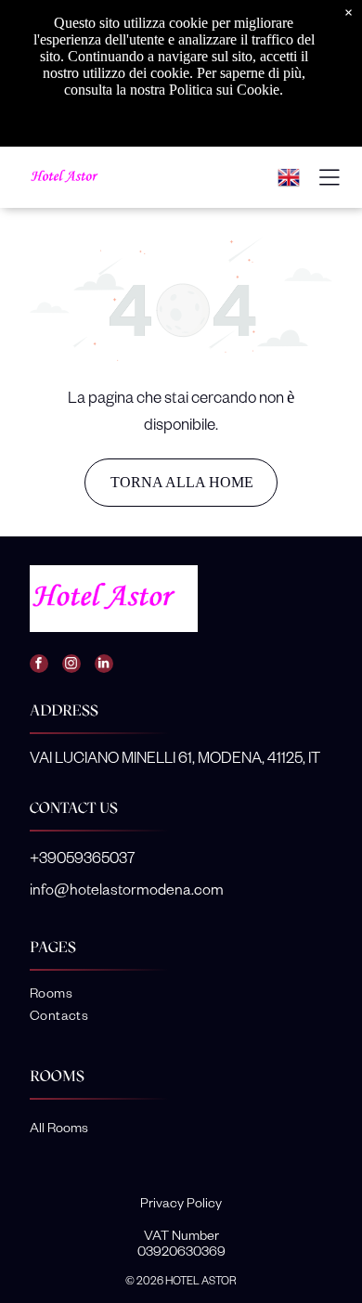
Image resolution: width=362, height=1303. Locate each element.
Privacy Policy (181, 1202)
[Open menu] (329, 177)
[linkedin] (104, 665)
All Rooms (59, 1127)
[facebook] (39, 665)
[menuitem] (181, 995)
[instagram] (71, 665)
